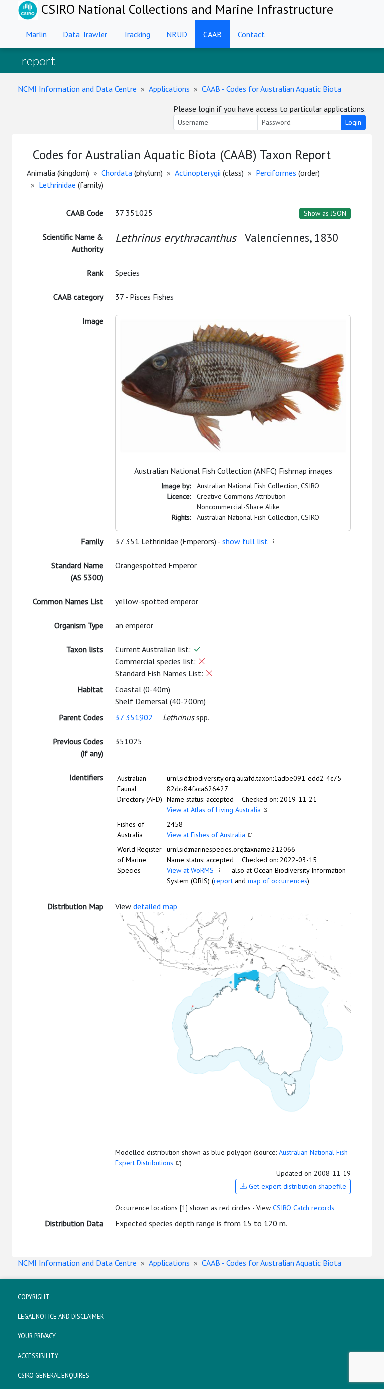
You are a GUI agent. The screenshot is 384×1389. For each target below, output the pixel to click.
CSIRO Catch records (303, 1207)
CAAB (213, 34)
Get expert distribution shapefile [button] (296, 1186)
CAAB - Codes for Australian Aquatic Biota (272, 89)
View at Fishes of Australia (206, 834)
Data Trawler (85, 34)
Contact (251, 34)
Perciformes (276, 173)
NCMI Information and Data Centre (77, 89)
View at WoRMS (190, 870)
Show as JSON (325, 213)
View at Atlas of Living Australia (214, 809)
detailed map (156, 906)
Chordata (117, 173)
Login (354, 122)
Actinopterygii (198, 173)
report (223, 880)
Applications (169, 89)
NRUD (177, 34)
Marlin (36, 34)
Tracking (137, 34)
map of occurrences (278, 880)
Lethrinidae (57, 185)
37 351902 (134, 717)
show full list (245, 541)
